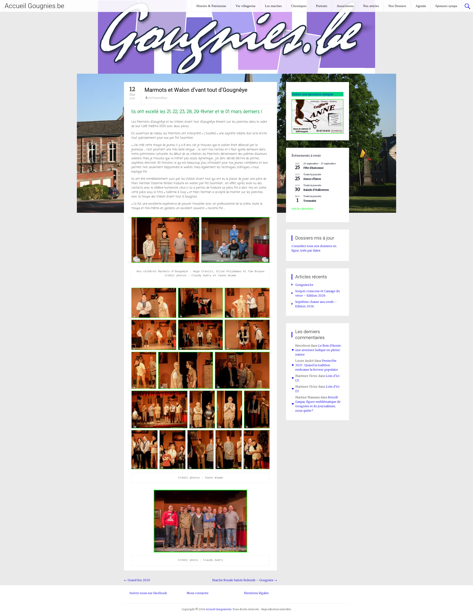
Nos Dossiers (397, 6)
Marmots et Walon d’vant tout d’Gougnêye (195, 90)
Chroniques (299, 6)
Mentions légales (256, 593)
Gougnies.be (304, 285)
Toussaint (309, 200)
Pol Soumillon (158, 98)
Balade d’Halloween (316, 190)
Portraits (321, 6)
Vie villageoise (246, 6)
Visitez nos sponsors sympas (312, 94)
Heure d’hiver (312, 179)
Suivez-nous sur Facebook (148, 593)
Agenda (421, 6)
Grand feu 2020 (137, 580)
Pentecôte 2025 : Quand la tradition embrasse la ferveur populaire (316, 365)
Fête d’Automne (313, 168)
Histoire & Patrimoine (211, 6)
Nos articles (371, 6)
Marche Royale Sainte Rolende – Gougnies (244, 580)
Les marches (273, 6)
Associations (345, 6)
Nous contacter (198, 593)
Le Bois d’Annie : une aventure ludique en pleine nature (318, 350)
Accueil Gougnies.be (34, 6)
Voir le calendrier (303, 208)
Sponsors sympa (446, 6)
